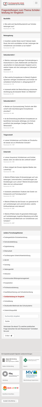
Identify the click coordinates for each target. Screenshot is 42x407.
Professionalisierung (11, 287)
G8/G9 (6, 260)
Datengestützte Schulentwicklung (15, 237)
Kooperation (8, 283)
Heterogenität (8, 269)
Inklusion (7, 274)
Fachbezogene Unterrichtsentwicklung (17, 255)
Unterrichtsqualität (10, 310)
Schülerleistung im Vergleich (14, 297)
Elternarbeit (8, 251)
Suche (7, 321)
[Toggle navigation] (36, 3)
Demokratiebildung (10, 242)
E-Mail (7, 336)
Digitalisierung (9, 246)
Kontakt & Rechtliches (9, 401)
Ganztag (7, 265)
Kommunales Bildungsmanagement (16, 278)
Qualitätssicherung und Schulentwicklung (18, 292)
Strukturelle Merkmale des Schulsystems (18, 306)
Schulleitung (8, 301)
